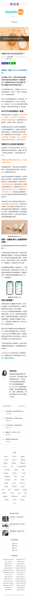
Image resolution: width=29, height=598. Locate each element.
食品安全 (7, 499)
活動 (13, 548)
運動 (19, 493)
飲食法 (14, 499)
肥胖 (3, 489)
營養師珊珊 (10, 57)
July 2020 (7, 587)
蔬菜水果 (4, 493)
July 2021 (7, 574)
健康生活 (6, 463)
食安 (13, 550)
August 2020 (19, 585)
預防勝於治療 (14, 496)
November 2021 (7, 570)
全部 (7, 59)
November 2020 (7, 583)
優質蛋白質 (22, 463)
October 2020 (19, 583)
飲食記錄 (22, 499)
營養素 (22, 479)
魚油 (14, 503)
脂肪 (9, 489)
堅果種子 (16, 469)
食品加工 (24, 496)
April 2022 (19, 563)
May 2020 (7, 589)
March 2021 (7, 579)
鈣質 (25, 493)
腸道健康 (17, 489)
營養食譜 (6, 483)
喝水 (12, 466)
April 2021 (19, 576)
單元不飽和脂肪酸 (21, 466)
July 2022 (7, 561)
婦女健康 (6, 473)
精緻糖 (6, 486)
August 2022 (20, 559)
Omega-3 (6, 456)
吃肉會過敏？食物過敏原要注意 (14, 411)
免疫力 (5, 466)
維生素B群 (14, 486)
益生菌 (14, 483)
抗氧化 (15, 476)
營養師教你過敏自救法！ (12, 439)
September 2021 (7, 572)
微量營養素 (7, 476)
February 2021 (19, 579)
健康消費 (23, 459)
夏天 (23, 469)
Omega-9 (14, 456)
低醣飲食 (23, 456)
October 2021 (19, 570)
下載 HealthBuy (9, 358)
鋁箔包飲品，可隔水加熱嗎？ (17, 517)
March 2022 (7, 566)
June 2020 (19, 587)
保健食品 (6, 459)
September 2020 (7, 585)
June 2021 (19, 574)
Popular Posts (7, 406)
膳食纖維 (25, 489)
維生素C (22, 486)
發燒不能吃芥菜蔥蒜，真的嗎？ (17, 524)
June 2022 (20, 561)
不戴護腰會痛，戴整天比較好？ (17, 531)
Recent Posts (21, 406)
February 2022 (20, 566)
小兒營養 (23, 473)
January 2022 (7, 568)
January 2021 (7, 581)
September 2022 (7, 559)
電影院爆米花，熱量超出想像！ (14, 418)
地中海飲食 (7, 469)
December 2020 (19, 581)
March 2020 (20, 589)
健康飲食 (14, 463)
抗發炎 (22, 476)
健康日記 (14, 459)
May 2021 (7, 576)
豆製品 (12, 493)
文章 (10, 59)
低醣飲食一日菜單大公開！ (13, 432)
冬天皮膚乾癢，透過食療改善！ (14, 425)
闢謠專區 (5, 496)
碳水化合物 (22, 483)
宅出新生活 (14, 473)
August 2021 (19, 572)
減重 (15, 479)
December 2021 (19, 568)
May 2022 (7, 563)
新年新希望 (7, 479)
